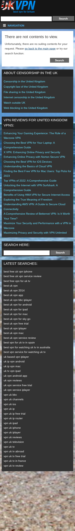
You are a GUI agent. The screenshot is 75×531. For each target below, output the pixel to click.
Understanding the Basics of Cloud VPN (28, 166)
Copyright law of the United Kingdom (26, 86)
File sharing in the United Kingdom (25, 92)
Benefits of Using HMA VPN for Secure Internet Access (37, 194)
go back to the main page (40, 48)
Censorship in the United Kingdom (24, 81)
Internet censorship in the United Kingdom (29, 97)
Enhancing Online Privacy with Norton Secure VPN (34, 156)
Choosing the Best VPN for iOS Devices (28, 161)
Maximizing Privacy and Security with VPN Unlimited (35, 232)
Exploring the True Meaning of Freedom (28, 199)
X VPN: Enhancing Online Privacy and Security (32, 152)
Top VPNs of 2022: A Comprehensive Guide (30, 180)
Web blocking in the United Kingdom (26, 107)
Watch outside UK (14, 102)
